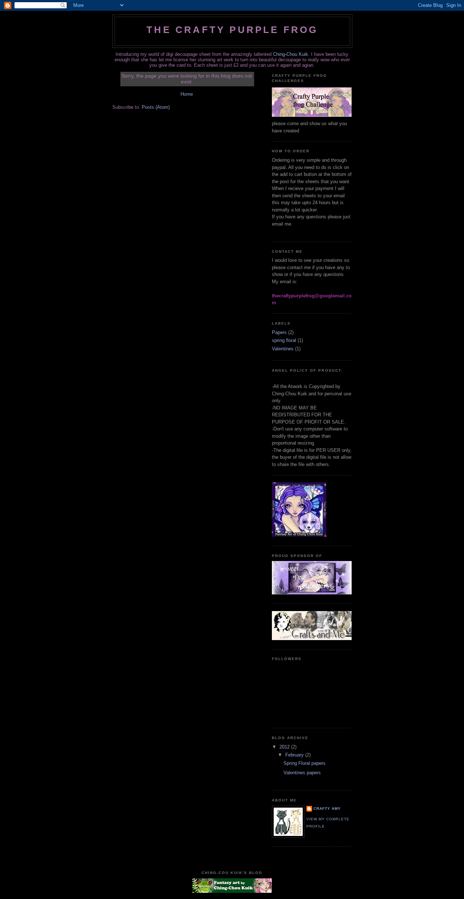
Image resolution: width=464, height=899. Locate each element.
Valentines (283, 348)
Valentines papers (302, 772)
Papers (279, 332)
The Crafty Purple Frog (232, 29)
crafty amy (327, 809)
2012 (285, 747)
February (295, 755)
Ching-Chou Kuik (290, 54)
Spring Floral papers (304, 763)
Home (187, 94)
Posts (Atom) (156, 107)
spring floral (284, 340)
